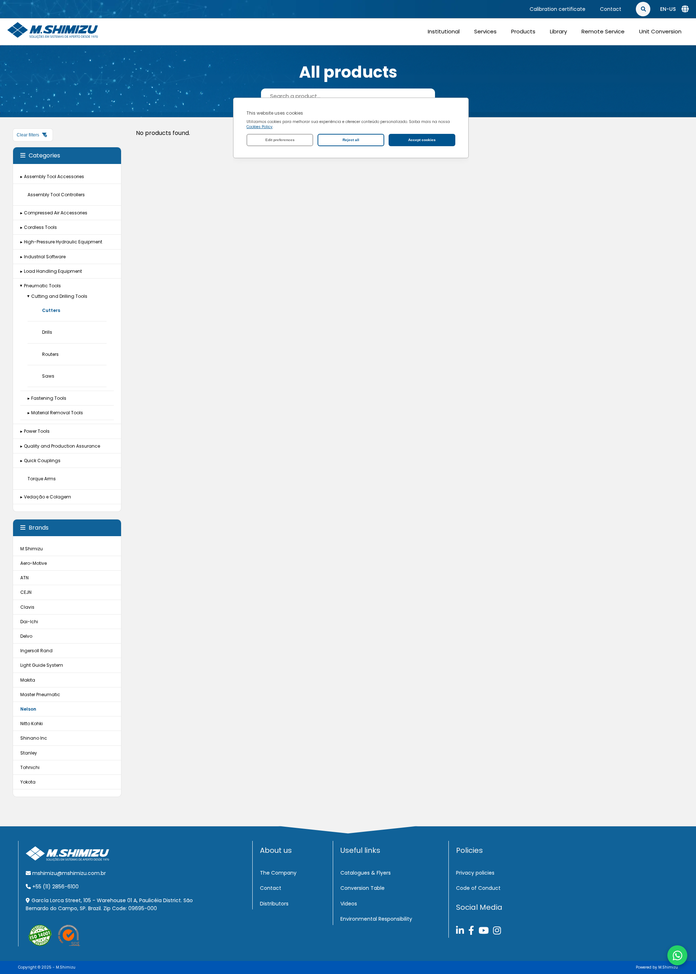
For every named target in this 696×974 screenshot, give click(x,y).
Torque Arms (42, 479)
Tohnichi (30, 767)
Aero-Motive (33, 563)
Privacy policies (475, 872)
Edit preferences (280, 140)
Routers (50, 354)
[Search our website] (681, 9)
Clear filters (28, 134)
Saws (48, 376)
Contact (610, 9)
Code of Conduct (478, 888)
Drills (47, 332)
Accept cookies (422, 140)
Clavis (27, 607)
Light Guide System (41, 665)
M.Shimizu (31, 549)
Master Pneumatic (40, 694)
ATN (24, 578)
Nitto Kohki (31, 723)
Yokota (28, 782)
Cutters (51, 310)
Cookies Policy (259, 127)
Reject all (351, 140)
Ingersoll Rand (36, 651)
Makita (27, 680)
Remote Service (603, 31)
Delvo (26, 636)
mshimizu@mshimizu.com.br (68, 873)
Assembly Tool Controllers (56, 195)
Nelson (28, 709)
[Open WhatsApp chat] (677, 955)
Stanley (28, 753)
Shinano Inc (33, 738)
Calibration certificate (557, 9)
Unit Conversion (660, 31)
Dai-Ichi (29, 621)
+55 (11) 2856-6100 (55, 886)
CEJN (26, 592)
